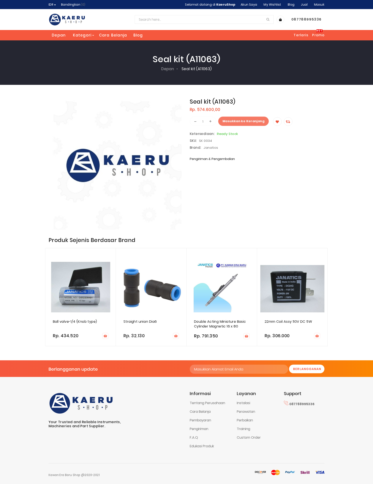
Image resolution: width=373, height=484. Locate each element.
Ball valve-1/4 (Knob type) (75, 321)
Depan (59, 35)
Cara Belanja (200, 411)
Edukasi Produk (202, 446)
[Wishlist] (277, 121)
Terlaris (301, 35)
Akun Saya (249, 4)
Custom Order (249, 437)
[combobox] (204, 19)
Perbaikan (245, 420)
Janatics (211, 147)
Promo (318, 35)
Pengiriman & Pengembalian (212, 159)
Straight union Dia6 (140, 321)
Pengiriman (199, 428)
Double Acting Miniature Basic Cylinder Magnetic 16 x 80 (220, 324)
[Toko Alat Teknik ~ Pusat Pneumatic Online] (67, 19)
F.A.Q (194, 437)
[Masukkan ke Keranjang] (105, 336)
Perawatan (246, 411)
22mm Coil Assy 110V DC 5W (288, 321)
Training (243, 428)
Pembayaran (200, 420)
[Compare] (288, 121)
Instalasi (243, 402)
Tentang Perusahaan (207, 402)
